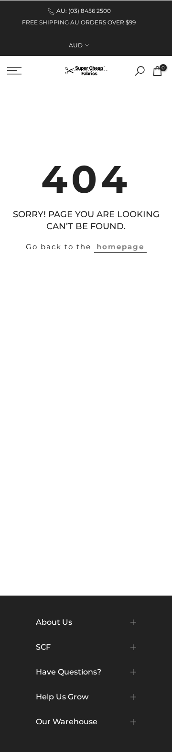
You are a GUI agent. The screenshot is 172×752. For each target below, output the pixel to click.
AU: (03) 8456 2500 (83, 10)
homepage (120, 246)
